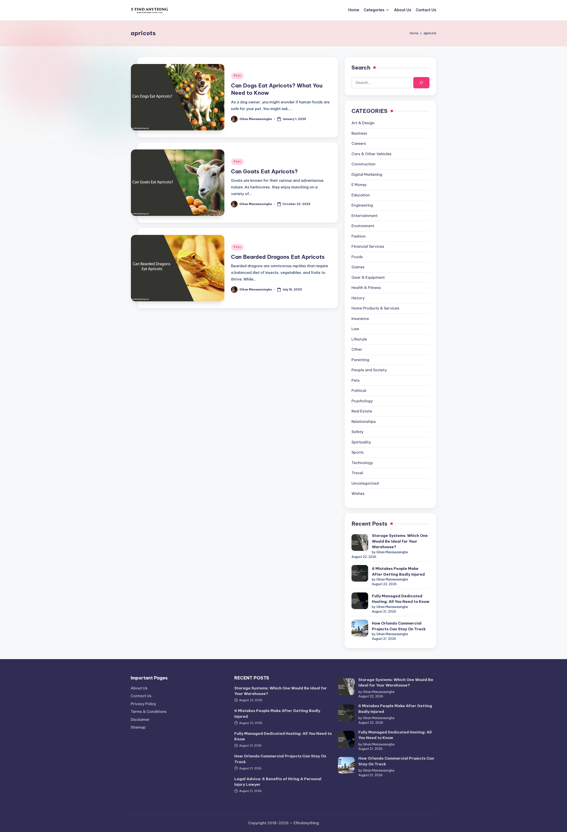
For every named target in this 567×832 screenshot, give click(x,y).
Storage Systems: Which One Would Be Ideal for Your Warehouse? (400, 541)
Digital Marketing (366, 174)
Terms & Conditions (149, 711)
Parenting (360, 359)
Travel (357, 472)
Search (360, 67)
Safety (357, 431)
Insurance (360, 318)
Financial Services (367, 246)
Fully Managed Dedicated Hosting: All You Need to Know (400, 599)
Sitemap (138, 727)
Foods (357, 256)
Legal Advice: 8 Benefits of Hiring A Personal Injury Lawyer (277, 781)
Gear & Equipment (368, 277)
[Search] (421, 82)
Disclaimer (140, 719)
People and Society (369, 370)
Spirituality (361, 442)
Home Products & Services (375, 308)
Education (360, 195)
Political (358, 390)
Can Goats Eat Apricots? (264, 171)
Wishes (358, 493)
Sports (357, 452)
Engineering (362, 205)
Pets (237, 75)
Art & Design (363, 122)
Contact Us (141, 695)
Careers (358, 143)
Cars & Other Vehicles (371, 153)
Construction (363, 164)
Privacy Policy (143, 703)
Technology (362, 462)
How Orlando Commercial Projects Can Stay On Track (399, 626)
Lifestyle (359, 339)
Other (356, 349)
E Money (359, 184)
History (358, 298)
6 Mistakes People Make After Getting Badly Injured (398, 571)
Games (358, 267)
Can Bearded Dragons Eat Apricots (278, 256)
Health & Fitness (366, 287)
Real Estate (361, 411)
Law (355, 328)
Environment (362, 225)
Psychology (362, 401)
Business (359, 133)
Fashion (358, 236)
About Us (139, 688)
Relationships (363, 421)
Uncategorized (365, 483)
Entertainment (364, 215)
